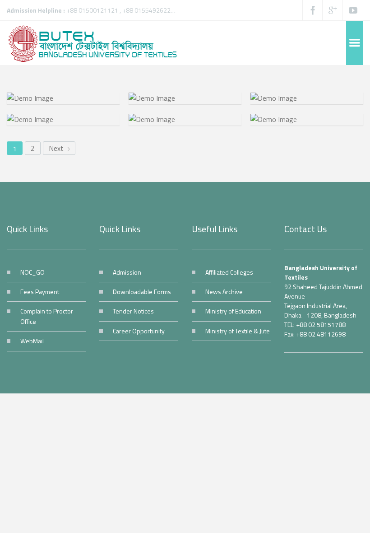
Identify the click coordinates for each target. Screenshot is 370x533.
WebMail (32, 341)
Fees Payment (39, 291)
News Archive (224, 291)
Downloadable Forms (142, 291)
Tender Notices (133, 311)
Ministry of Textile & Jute (237, 331)
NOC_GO (32, 272)
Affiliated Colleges (229, 272)
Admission (127, 272)
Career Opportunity (139, 331)
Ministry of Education (233, 311)
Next (57, 148)
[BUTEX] (97, 42)
